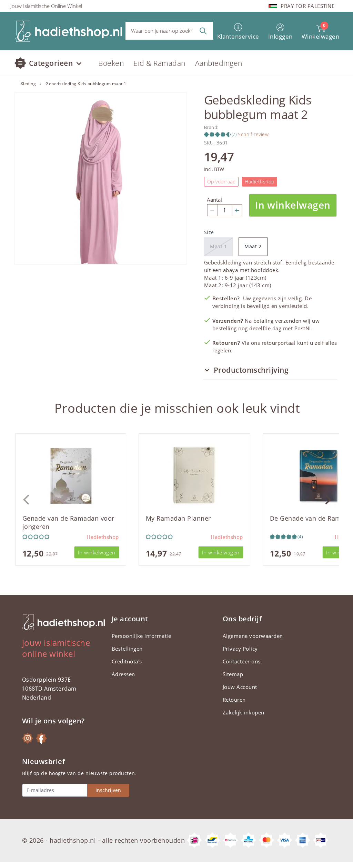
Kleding (28, 84)
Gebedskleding (223, 262)
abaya (230, 270)
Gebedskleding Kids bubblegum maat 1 (86, 84)
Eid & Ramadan (159, 63)
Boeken (111, 63)
